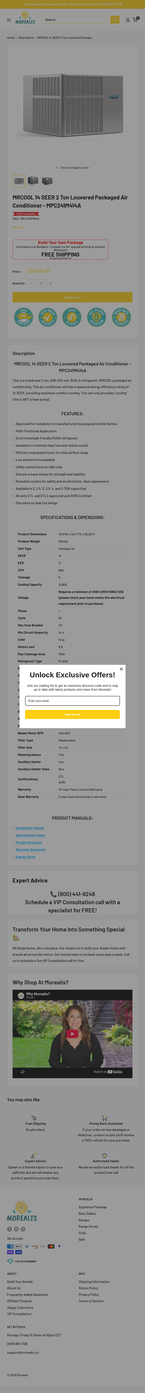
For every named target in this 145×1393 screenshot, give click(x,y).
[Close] (121, 669)
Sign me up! (73, 714)
